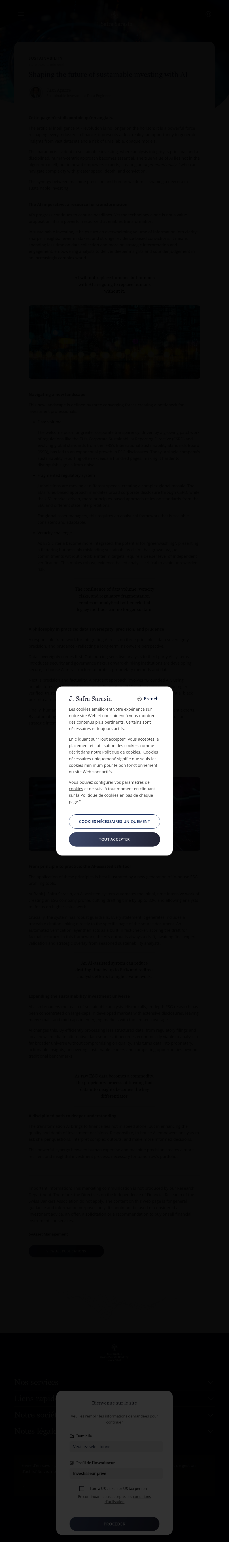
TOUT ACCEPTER (114, 839)
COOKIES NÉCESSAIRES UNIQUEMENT (114, 821)
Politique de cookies (121, 752)
